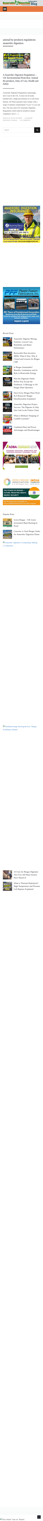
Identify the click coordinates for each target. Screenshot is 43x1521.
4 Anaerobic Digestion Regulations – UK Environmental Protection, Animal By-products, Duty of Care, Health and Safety (20, 79)
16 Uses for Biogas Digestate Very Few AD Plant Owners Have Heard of (26, 875)
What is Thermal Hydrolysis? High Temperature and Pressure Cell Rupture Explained (27, 886)
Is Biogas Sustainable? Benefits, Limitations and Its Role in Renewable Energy (25, 370)
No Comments (25, 120)
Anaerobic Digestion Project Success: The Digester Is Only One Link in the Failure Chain (26, 407)
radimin (19, 118)
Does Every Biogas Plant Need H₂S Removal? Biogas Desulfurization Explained (27, 396)
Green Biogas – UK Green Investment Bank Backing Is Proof (25, 523)
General (14, 120)
